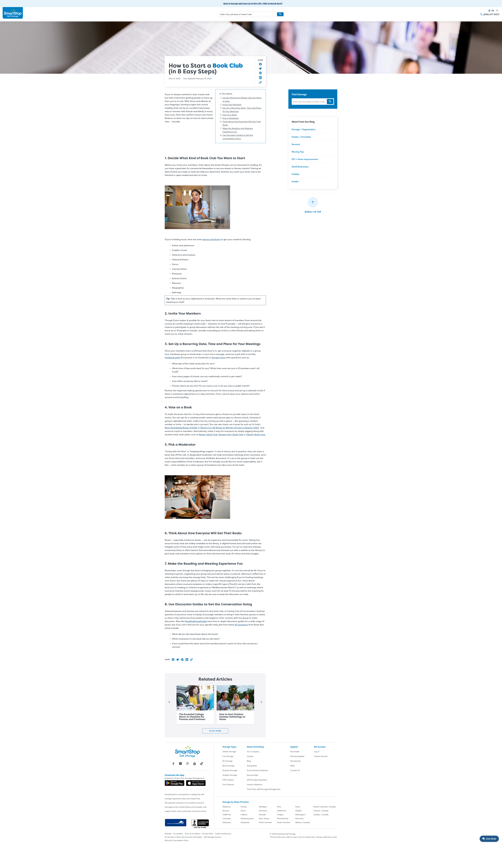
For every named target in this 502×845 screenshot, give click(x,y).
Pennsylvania (282, 818)
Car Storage (228, 756)
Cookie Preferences (223, 833)
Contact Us (295, 770)
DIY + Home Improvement (305, 159)
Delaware (227, 822)
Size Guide (294, 751)
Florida (244, 806)
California (227, 814)
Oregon (280, 814)
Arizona (226, 810)
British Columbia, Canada (324, 806)
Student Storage (230, 775)
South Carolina (283, 822)
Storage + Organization (303, 129)
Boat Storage (228, 765)
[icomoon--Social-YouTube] (194, 763)
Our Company (253, 751)
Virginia (298, 810)
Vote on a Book (230, 114)
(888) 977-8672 (491, 14)
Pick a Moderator (231, 118)
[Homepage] (13, 13)
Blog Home (215, 731)
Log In (316, 751)
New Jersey (264, 818)
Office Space (228, 779)
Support (294, 746)
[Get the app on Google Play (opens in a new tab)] (174, 783)
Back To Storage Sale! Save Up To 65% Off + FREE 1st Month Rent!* (253, 3)
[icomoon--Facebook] (173, 763)
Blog (249, 761)
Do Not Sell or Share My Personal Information (183, 837)
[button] (280, 14)
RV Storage (227, 761)
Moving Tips (298, 151)
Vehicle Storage (229, 751)
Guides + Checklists (301, 136)
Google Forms (219, 357)
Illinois (243, 810)
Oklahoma (281, 810)
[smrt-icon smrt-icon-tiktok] (201, 763)
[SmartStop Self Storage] (187, 751)
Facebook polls (172, 357)
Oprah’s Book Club (255, 434)
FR (497, 10)
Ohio (279, 806)
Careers (250, 756)
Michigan (263, 806)
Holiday (295, 174)
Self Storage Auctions (212, 837)
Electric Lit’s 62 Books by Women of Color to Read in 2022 (229, 427)
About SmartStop (255, 746)
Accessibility (178, 833)
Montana (263, 810)
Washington (300, 814)
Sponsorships (252, 775)
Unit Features (228, 784)
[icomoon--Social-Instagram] (187, 763)
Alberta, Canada (302, 822)
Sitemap (168, 833)
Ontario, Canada (320, 810)
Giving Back (252, 765)
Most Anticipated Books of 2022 (181, 427)
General (296, 144)
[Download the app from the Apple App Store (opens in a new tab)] (196, 783)
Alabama (226, 806)
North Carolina (265, 822)
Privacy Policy (207, 833)
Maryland (245, 822)
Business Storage (230, 770)
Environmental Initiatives (257, 770)
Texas (297, 806)
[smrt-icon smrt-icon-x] (180, 763)
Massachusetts (247, 818)
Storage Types (229, 746)
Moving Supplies (297, 756)
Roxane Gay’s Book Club (231, 434)
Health (295, 181)
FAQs (292, 765)
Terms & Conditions (193, 833)
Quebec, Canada (320, 814)
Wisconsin (299, 818)
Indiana (244, 814)
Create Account (321, 756)
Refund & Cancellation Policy (177, 840)
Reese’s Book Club (208, 434)
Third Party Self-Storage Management (263, 789)
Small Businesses (300, 166)
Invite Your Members (232, 104)
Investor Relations (254, 784)
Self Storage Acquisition (257, 779)
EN (493, 10)
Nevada (262, 814)
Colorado (227, 818)
